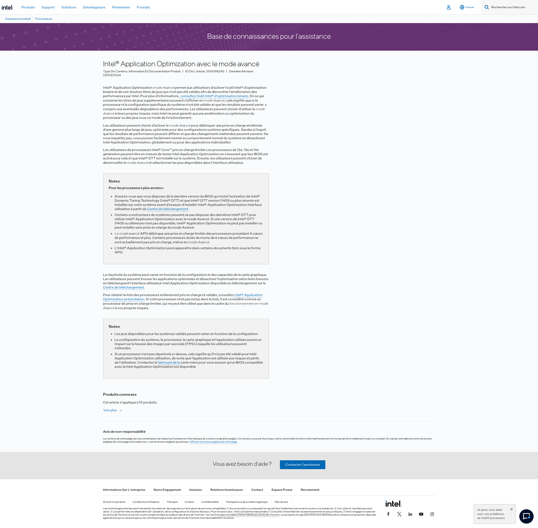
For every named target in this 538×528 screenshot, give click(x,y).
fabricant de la (169, 362)
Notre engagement (167, 490)
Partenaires (121, 7)
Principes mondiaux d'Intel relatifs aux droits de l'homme (247, 514)
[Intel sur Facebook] (388, 513)
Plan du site (281, 502)
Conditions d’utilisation (146, 502)
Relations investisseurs (226, 490)
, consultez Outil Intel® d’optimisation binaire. (214, 96)
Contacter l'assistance (302, 464)
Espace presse (282, 490)
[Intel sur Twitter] (399, 513)
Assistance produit (18, 19)
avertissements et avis (317, 511)
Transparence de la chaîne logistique (246, 502)
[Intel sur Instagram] (432, 513)
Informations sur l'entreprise (124, 490)
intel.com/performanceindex (251, 511)
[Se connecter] (449, 7)
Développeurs (94, 7)
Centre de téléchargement (167, 209)
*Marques (172, 502)
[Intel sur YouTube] (421, 513)
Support (48, 7)
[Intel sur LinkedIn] (410, 513)
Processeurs (43, 19)
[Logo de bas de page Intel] (393, 503)
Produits (28, 7)
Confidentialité (210, 502)
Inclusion (195, 490)
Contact (257, 490)
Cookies (189, 502)
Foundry (143, 7)
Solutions (68, 7)
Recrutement (310, 490)
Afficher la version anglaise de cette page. (214, 441)
